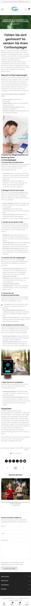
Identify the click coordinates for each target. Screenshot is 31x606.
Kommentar (5, 540)
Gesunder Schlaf (27, 449)
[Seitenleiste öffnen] (2, 305)
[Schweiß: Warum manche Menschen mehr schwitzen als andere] (23, 468)
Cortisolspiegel (5, 448)
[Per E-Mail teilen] (24, 461)
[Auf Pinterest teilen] (13, 461)
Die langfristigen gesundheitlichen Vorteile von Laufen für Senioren (15, 503)
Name (3, 526)
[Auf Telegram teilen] (21, 461)
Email (3, 533)
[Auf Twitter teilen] (10, 461)
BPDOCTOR (19, 600)
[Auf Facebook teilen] (6, 461)
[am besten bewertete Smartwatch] (15, 134)
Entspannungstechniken (17, 448)
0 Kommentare (16, 453)
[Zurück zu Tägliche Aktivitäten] (15, 468)
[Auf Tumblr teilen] (17, 461)
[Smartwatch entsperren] (15, 364)
